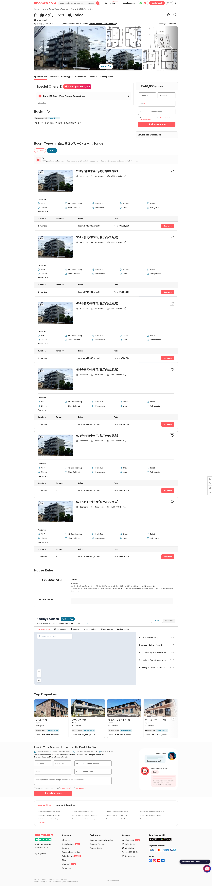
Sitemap (64, 879)
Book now (168, 226)
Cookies (49, 879)
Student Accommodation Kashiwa (152, 812)
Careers (65, 848)
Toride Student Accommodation (61, 9)
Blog (64, 860)
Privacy (42, 879)
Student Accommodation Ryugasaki (84, 815)
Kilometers (169, 621)
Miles (157, 621)
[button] (127, 3)
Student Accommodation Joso (150, 815)
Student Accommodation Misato (151, 819)
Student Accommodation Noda (117, 819)
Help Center (130, 844)
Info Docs (56, 879)
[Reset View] (39, 680)
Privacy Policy (164, 118)
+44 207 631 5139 (132, 852)
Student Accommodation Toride (49, 812)
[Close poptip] (208, 862)
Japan (43, 9)
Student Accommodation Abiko (82, 812)
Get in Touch (157, 3)
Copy (86, 623)
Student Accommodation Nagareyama (51, 819)
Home (36, 9)
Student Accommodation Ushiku (49, 815)
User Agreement (146, 120)
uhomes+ (68, 864)
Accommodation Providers (101, 840)
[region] (85, 658)
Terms (36, 879)
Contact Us (130, 856)
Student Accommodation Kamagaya (85, 819)
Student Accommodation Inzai (116, 815)
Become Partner (97, 844)
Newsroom (66, 868)
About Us (66, 840)
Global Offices (70, 844)
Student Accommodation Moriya (117, 812)
